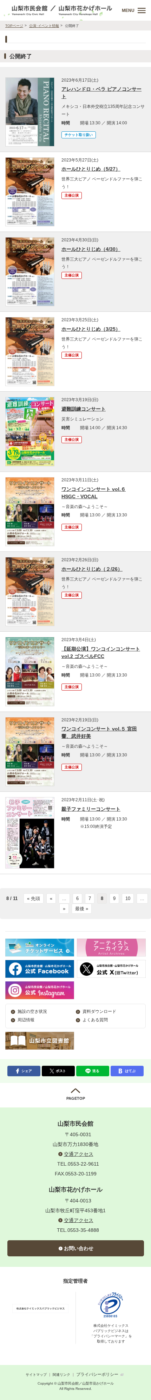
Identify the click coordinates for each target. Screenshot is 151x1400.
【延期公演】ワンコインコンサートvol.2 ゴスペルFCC (100, 652)
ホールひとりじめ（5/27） (90, 169)
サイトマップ (36, 1375)
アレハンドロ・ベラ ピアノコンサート (101, 92)
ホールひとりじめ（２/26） (92, 569)
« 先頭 (33, 898)
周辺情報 (26, 1019)
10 (127, 898)
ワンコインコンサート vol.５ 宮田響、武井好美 (99, 732)
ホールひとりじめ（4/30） (90, 249)
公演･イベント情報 (44, 26)
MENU (128, 10)
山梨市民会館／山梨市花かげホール (62, 10)
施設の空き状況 (32, 1011)
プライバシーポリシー (97, 1374)
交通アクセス (78, 1154)
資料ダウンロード (99, 1011)
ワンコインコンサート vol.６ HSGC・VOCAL (93, 492)
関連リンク (61, 1375)
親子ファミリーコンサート (90, 809)
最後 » (81, 908)
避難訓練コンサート (83, 409)
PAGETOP (75, 1098)
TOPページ (14, 26)
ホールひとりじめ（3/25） (90, 329)
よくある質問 (95, 1019)
